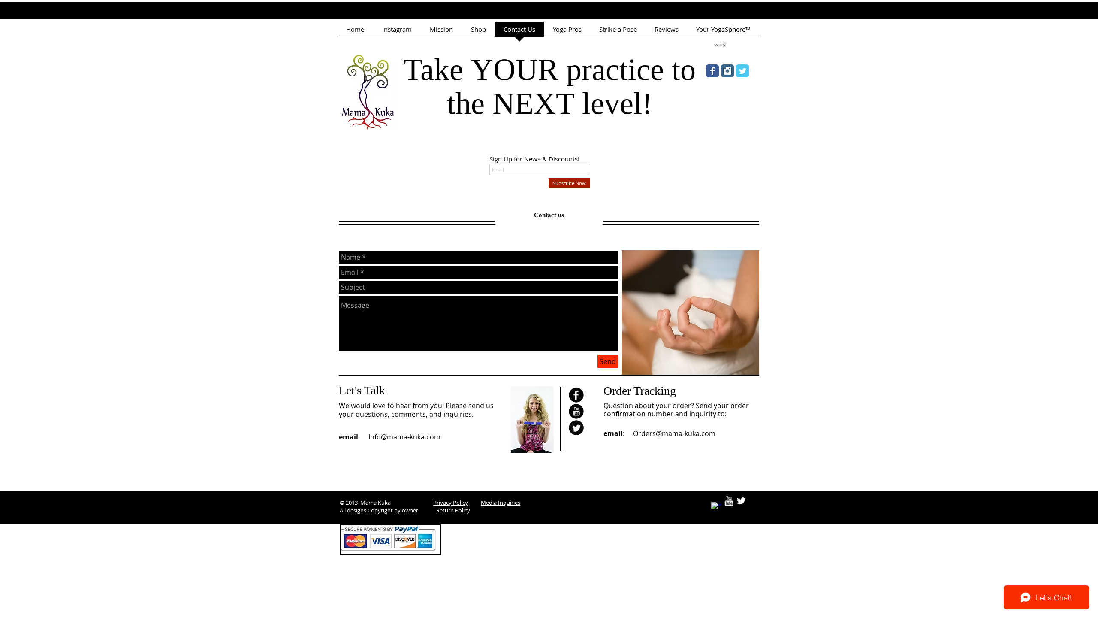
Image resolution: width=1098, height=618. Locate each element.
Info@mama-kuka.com (404, 437)
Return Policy (453, 510)
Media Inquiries (500, 502)
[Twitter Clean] (741, 501)
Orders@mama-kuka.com (674, 433)
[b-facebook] (576, 395)
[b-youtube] (576, 411)
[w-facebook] (716, 507)
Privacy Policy (450, 502)
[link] (720, 45)
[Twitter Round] (576, 427)
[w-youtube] (729, 501)
